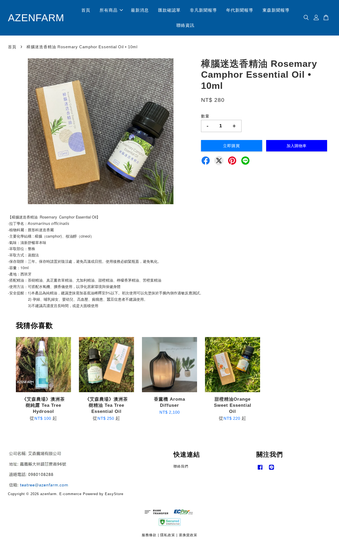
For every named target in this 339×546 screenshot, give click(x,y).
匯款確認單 (169, 10)
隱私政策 (167, 535)
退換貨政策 (188, 535)
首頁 (85, 10)
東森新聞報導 (275, 10)
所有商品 (109, 10)
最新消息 (140, 10)
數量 (205, 116)
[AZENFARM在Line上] (271, 470)
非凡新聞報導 (203, 10)
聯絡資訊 (185, 25)
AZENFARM (36, 17)
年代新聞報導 (239, 10)
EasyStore (114, 494)
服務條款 (149, 535)
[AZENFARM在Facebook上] (260, 470)
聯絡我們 (180, 466)
